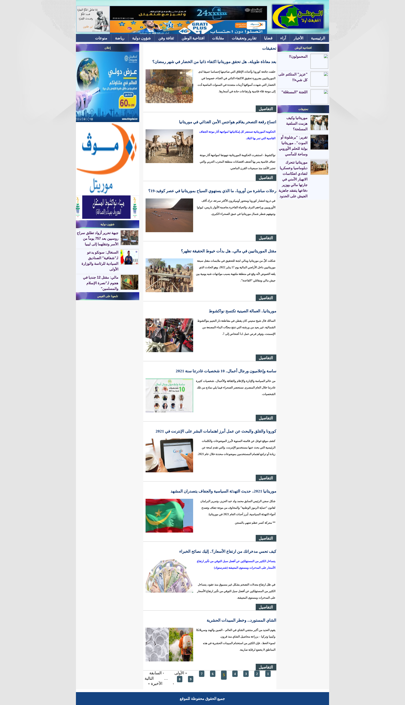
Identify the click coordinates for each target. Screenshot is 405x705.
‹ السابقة (156, 673)
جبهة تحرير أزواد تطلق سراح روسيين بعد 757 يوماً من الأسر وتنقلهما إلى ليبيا (97, 238)
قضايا (268, 38)
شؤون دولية (141, 38)
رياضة (119, 38)
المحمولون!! (298, 56)
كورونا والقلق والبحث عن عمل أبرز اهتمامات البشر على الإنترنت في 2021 (216, 431)
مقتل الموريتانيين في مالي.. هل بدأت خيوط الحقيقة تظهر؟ (228, 251)
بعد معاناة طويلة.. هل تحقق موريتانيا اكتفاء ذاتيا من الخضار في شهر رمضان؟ (214, 62)
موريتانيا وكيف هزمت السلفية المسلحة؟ (297, 123)
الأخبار (298, 38)
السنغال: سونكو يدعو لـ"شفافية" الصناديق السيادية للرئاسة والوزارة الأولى (100, 260)
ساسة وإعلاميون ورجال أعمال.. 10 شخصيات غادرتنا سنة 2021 (226, 371)
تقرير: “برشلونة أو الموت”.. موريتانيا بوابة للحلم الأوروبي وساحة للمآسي (293, 145)
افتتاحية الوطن (193, 38)
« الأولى (180, 673)
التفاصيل (266, 109)
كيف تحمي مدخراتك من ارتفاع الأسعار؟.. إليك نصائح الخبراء (227, 551)
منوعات (101, 38)
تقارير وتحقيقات (244, 38)
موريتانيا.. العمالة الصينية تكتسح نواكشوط (242, 311)
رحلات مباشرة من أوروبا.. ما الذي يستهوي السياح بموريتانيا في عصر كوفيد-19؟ (212, 191)
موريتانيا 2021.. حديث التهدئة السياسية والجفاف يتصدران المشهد (223, 491)
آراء (283, 38)
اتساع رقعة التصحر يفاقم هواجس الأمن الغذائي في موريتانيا (227, 122)
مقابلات (218, 38)
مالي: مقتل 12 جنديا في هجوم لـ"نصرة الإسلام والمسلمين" (100, 283)
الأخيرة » (155, 683)
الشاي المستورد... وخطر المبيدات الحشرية (241, 620)
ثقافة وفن (166, 38)
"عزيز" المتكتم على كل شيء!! (293, 77)
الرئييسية (318, 38)
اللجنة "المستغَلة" (294, 92)
